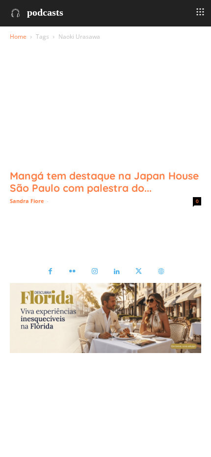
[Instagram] (94, 271)
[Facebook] (50, 271)
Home (18, 36)
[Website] (160, 271)
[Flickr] (72, 271)
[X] (138, 271)
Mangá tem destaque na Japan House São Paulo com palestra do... (104, 181)
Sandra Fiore (27, 200)
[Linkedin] (116, 271)
